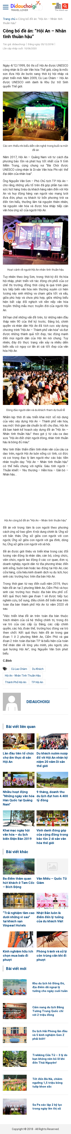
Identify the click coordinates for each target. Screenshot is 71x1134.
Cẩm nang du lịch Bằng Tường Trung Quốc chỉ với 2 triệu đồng (48, 1011)
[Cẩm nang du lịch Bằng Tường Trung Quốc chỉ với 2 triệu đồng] (15, 1011)
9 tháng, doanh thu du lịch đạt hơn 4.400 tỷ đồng (52, 796)
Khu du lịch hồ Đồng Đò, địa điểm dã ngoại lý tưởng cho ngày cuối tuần (50, 987)
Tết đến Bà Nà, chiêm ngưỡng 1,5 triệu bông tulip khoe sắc (47, 1082)
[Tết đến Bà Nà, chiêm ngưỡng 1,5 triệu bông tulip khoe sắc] (15, 1083)
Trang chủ (9, 19)
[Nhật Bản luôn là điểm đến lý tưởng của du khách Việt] (52, 901)
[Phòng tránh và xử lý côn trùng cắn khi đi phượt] (52, 939)
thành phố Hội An (15, 682)
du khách (38, 668)
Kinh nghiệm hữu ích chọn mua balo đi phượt (18, 955)
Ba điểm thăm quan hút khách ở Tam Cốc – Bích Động (18, 883)
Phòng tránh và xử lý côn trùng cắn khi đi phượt (52, 955)
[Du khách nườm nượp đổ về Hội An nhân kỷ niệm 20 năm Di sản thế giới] (52, 741)
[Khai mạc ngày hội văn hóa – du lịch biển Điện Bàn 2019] (19, 818)
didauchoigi (38, 701)
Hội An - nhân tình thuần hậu (23, 675)
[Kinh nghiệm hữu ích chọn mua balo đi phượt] (19, 939)
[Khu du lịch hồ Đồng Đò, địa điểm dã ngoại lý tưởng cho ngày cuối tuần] (15, 987)
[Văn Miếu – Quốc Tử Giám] (52, 866)
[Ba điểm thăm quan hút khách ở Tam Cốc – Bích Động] (19, 866)
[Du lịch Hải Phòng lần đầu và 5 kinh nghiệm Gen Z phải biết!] (15, 1035)
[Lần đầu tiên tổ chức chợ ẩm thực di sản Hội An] (19, 741)
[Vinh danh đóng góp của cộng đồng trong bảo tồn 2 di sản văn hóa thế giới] (52, 818)
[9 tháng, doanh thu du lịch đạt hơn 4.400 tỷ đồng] (52, 780)
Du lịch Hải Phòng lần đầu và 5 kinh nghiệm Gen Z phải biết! (49, 1034)
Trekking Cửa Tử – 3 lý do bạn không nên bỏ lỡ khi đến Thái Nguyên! (49, 1058)
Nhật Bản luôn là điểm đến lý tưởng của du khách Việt (50, 917)
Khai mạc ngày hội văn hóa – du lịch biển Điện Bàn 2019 (17, 834)
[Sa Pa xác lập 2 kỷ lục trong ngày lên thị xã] (15, 1107)
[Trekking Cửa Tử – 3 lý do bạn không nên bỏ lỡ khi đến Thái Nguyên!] (15, 1059)
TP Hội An (37, 682)
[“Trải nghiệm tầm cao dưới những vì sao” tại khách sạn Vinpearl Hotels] (19, 901)
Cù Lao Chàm (19, 668)
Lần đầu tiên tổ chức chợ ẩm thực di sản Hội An (18, 757)
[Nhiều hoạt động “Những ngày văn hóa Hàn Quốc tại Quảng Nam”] (19, 780)
